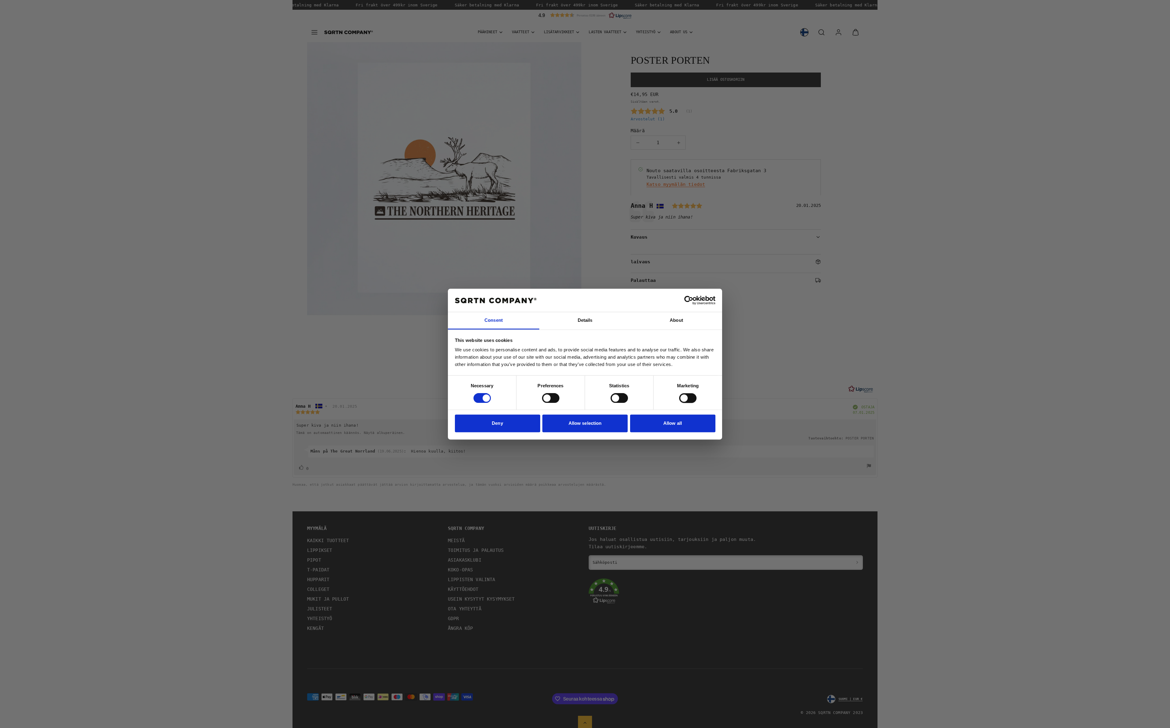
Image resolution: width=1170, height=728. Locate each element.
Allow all (672, 423)
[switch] (550, 398)
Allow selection (585, 423)
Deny (497, 423)
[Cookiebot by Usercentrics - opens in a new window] (688, 300)
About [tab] (676, 320)
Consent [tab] (493, 320)
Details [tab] (585, 320)
